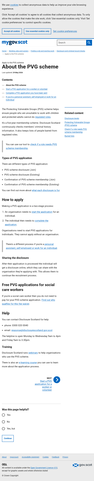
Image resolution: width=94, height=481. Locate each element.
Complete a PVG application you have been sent (26, 93)
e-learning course (28, 362)
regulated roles (43, 117)
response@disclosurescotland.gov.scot (31, 330)
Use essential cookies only (37, 31)
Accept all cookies (12, 31)
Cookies (46, 457)
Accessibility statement (30, 457)
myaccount (14, 457)
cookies (14, 4)
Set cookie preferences (65, 31)
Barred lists (69, 136)
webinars (33, 352)
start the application (42, 211)
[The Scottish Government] (82, 465)
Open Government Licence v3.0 (43, 468)
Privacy (65, 457)
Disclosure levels (72, 118)
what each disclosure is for (45, 190)
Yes (9, 414)
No (8, 421)
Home (4, 51)
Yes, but (11, 428)
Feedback (55, 457)
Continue (8, 438)
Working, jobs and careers (18, 51)
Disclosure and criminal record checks (71, 51)
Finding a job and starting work (42, 51)
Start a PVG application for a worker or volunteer (26, 89)
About (4, 457)
